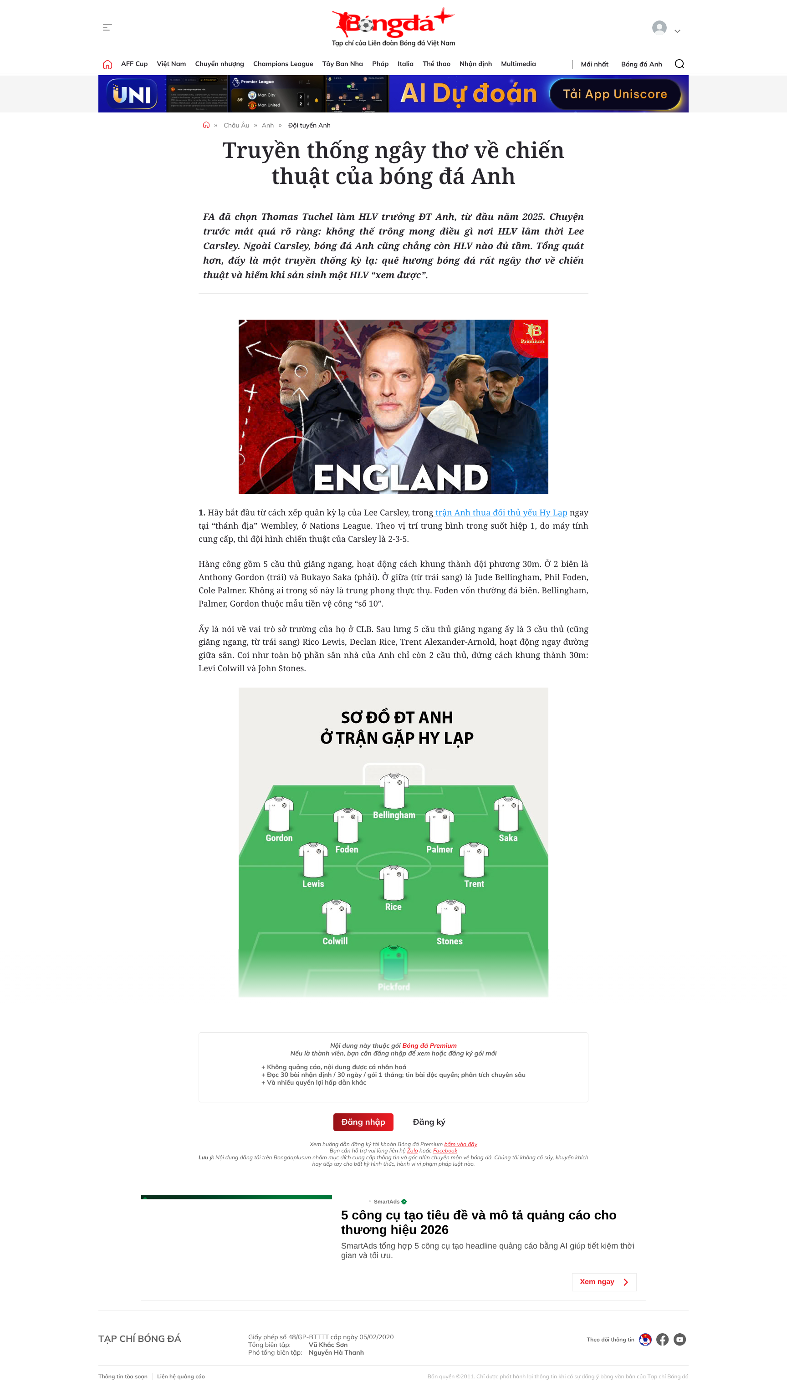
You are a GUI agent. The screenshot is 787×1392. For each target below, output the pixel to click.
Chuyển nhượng (220, 64)
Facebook (445, 1150)
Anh (268, 125)
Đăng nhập (363, 1122)
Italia (406, 64)
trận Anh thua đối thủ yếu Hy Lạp (500, 512)
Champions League (283, 64)
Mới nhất (594, 64)
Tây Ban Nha (342, 64)
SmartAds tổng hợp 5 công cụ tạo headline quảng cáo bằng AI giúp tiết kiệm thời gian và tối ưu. (487, 1250)
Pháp (380, 64)
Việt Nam (171, 64)
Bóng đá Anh (641, 64)
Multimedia (518, 64)
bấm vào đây (460, 1144)
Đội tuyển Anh (309, 125)
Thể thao (436, 64)
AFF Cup (134, 64)
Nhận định (476, 64)
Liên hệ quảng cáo (181, 1376)
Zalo (412, 1150)
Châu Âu (236, 125)
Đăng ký (429, 1122)
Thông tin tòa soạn (123, 1376)
